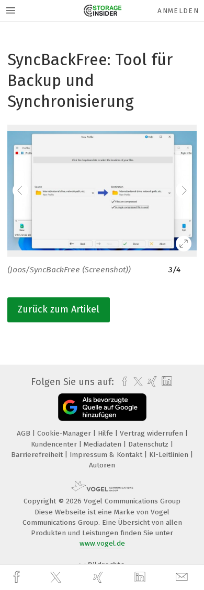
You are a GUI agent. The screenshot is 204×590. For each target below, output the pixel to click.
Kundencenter (55, 444)
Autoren (102, 465)
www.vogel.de (102, 543)
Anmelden (178, 10)
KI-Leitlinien (169, 454)
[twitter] (57, 577)
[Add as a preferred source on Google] (102, 407)
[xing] (99, 577)
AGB (24, 433)
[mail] (183, 577)
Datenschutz (149, 444)
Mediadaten (103, 444)
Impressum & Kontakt (107, 454)
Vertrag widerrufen (152, 433)
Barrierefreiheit (38, 454)
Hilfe (106, 433)
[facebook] (18, 577)
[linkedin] (141, 577)
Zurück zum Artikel (58, 309)
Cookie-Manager (65, 433)
